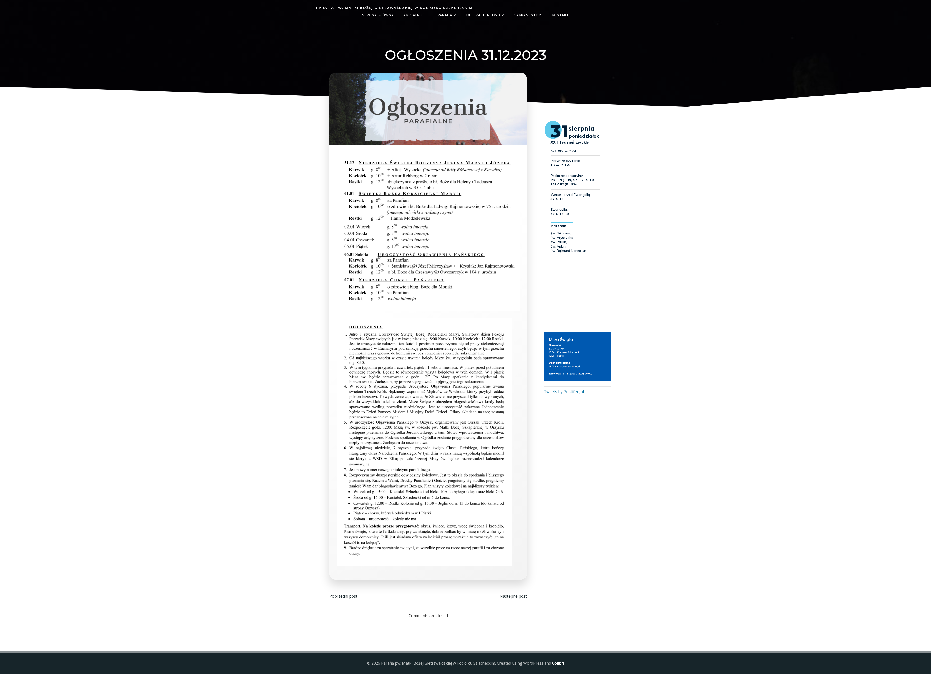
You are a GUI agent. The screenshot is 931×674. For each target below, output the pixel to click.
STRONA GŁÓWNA (378, 15)
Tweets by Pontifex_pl (564, 391)
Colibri (558, 663)
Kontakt (560, 15)
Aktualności (415, 15)
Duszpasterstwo (483, 15)
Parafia (445, 15)
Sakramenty (526, 15)
